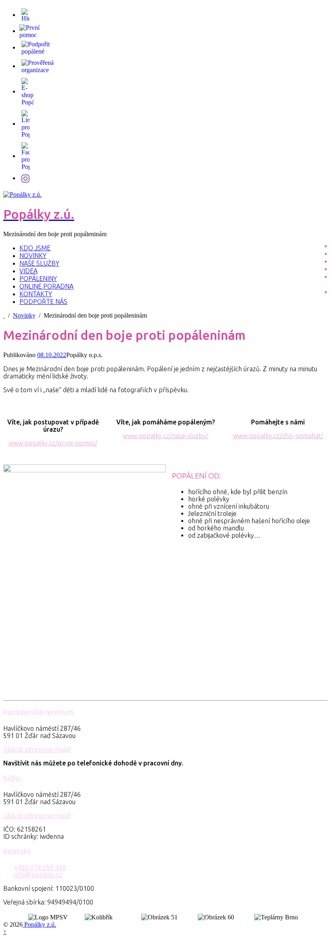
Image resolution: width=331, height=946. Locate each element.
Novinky (24, 315)
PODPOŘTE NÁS (43, 301)
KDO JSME (34, 248)
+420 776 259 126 (40, 867)
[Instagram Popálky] (25, 178)
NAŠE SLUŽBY (39, 263)
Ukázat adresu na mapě (37, 749)
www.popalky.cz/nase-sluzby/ (165, 435)
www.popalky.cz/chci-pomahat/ (278, 435)
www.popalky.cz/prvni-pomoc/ (52, 443)
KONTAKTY (35, 293)
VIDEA (28, 270)
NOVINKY (32, 255)
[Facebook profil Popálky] (25, 155)
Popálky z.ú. (39, 924)
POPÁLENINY (38, 278)
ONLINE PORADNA (46, 286)
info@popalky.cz (38, 874)
